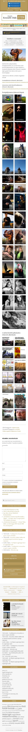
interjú (16, 708)
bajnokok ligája (10, 704)
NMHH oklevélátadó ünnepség (11, 511)
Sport (3, 692)
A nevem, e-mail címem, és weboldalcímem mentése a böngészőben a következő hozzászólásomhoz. (12, 482)
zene (22, 723)
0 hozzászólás (20, 45)
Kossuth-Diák (20, 616)
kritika (6, 712)
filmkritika (15, 706)
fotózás (18, 43)
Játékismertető (6, 679)
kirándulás (13, 710)
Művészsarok (5, 690)
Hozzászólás (4, 446)
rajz (12, 718)
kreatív (3, 712)
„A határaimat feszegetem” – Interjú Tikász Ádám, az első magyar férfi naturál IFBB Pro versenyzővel (14, 523)
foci (20, 707)
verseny (11, 723)
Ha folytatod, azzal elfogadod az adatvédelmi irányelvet (12, 570)
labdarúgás (6, 714)
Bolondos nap (14, 550)
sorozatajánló (9, 721)
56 (2, 704)
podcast (4, 719)
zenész (3, 725)
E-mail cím (3, 469)
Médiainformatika (6, 688)
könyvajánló (16, 712)
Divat (20, 704)
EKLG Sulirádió (6, 674)
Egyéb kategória (6, 672)
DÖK (17, 42)
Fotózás (4, 677)
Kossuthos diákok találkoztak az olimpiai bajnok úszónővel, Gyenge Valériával (14, 539)
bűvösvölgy (16, 704)
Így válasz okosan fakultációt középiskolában (16, 622)
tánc (6, 723)
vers (8, 723)
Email (5, 564)
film (9, 706)
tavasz (3, 723)
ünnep (9, 725)
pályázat (11, 45)
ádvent (6, 725)
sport (15, 720)
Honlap (3, 475)
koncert (17, 710)
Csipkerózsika (15, 427)
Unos (12, 730)
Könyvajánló (5, 683)
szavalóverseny (21, 721)
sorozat (16, 718)
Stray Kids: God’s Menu (11, 656)
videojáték (17, 723)
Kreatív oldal (5, 686)
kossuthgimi (22, 710)
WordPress (20, 730)
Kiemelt (21, 42)
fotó (10, 43)
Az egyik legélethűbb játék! (16, 651)
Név (3, 463)
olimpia (22, 716)
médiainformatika (9, 716)
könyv (10, 712)
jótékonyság (4, 710)
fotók (13, 43)
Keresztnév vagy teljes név (10, 558)
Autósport (5, 704)
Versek (4, 695)
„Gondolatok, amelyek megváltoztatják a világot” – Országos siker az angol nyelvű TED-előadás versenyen (13, 518)
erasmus (4, 706)
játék (20, 709)
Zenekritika (5, 697)
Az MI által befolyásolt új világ (11, 509)
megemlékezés (16, 715)
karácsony (9, 710)
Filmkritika (4, 676)
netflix (18, 716)
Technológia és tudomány (15, 608)
